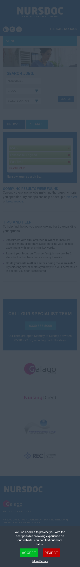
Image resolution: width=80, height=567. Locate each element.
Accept (29, 553)
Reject (51, 553)
